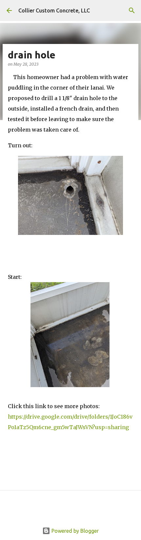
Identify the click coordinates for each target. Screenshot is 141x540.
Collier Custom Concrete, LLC (54, 10)
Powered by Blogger (74, 531)
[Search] (132, 10)
